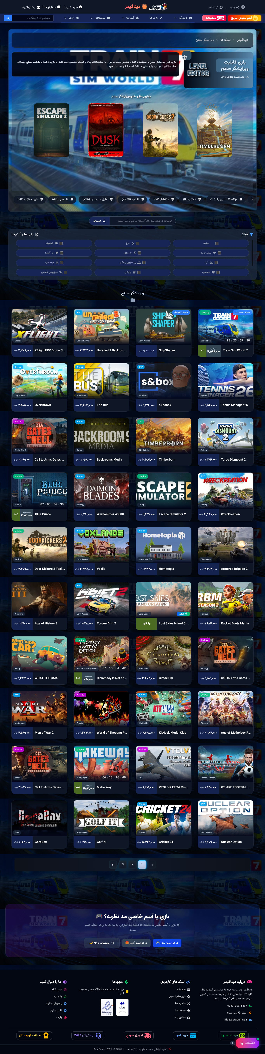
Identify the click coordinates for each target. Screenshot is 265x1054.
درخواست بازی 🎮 (167, 943)
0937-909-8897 (237, 1006)
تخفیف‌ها (180, 1004)
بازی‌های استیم (177, 997)
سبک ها (225, 40)
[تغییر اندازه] (232, 1043)
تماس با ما (179, 1018)
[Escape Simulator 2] (51, 130)
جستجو (97, 221)
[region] (95, 64)
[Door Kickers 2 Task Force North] (160, 130)
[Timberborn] (214, 130)
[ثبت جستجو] (8, 18)
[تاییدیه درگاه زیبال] (122, 1007)
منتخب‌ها (180, 1011)
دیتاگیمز (243, 40)
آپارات (59, 1018)
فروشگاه (181, 990)
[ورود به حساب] (243, 7)
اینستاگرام (57, 990)
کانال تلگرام (56, 1011)
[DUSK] (105, 130)
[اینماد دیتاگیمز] (107, 1007)
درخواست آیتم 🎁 (136, 943)
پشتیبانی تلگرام (54, 1004)
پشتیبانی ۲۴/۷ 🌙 (99, 943)
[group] (225, 200)
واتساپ (58, 997)
